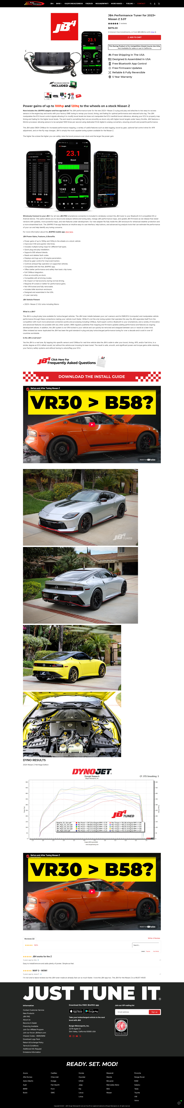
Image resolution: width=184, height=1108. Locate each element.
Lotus (81, 1097)
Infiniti (81, 1081)
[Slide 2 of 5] (55, 96)
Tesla (136, 1089)
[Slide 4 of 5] (70, 96)
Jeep (81, 1085)
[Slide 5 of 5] (78, 96)
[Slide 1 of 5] (47, 96)
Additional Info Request (32, 1049)
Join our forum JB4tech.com (34, 1033)
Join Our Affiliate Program (33, 1029)
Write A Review (154, 938)
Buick (25, 1093)
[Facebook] (70, 1036)
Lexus (81, 1093)
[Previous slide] (25, 51)
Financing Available (30, 1026)
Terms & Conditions (30, 1046)
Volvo (136, 1100)
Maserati (109, 1073)
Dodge (53, 1081)
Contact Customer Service (33, 1010)
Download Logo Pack (31, 1039)
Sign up (154, 1012)
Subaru (137, 1085)
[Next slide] (101, 51)
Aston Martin (28, 1081)
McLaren (109, 1081)
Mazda (109, 1077)
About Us (26, 1020)
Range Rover (139, 1077)
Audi (25, 1085)
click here (69, 232)
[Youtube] (77, 1036)
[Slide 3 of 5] (63, 96)
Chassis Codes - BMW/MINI (34, 1036)
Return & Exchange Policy (33, 1042)
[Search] (151, 4)
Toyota (137, 1093)
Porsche (137, 1073)
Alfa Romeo (27, 1077)
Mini (108, 1089)
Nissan (109, 1093)
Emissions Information (32, 1052)
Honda (81, 1073)
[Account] (155, 4)
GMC (53, 1093)
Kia (80, 1089)
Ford (52, 1089)
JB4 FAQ (26, 1016)
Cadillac (54, 1073)
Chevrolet (55, 1077)
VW (135, 1097)
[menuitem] (51, 4)
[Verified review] (38, 960)
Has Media (156, 951)
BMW (25, 1089)
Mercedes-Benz (112, 1085)
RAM (136, 1081)
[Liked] (160, 960)
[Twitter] (80, 1036)
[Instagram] (73, 1036)
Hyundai (82, 1077)
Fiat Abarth (55, 1085)
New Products (28, 1013)
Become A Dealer (30, 1023)
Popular (148, 951)
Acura (25, 1073)
